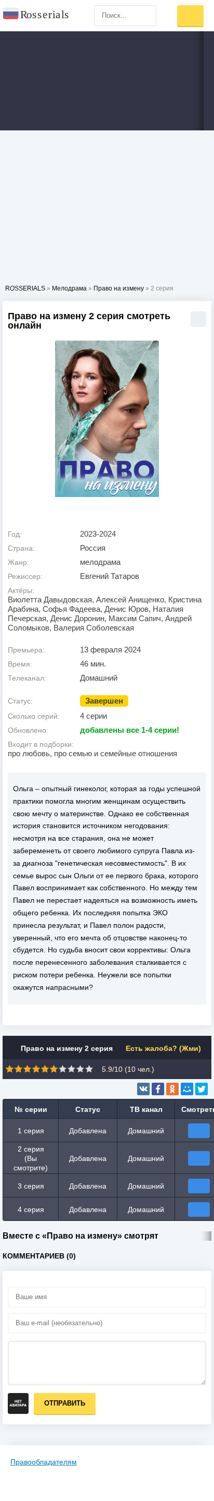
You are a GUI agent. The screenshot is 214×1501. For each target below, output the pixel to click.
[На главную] (36, 15)
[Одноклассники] (172, 1089)
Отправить (64, 1403)
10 (89, 1068)
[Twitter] (201, 1089)
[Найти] (146, 15)
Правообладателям (43, 1462)
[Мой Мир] (187, 1089)
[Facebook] (158, 1089)
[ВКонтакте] (143, 1089)
